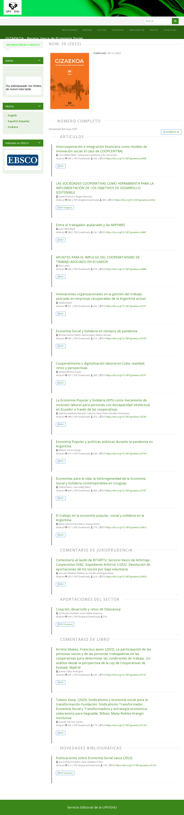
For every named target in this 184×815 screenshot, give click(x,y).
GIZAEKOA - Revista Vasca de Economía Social (43, 38)
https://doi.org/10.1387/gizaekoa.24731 (126, 306)
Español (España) (18, 121)
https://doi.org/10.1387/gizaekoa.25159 (136, 765)
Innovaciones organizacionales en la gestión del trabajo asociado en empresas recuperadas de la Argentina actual (101, 296)
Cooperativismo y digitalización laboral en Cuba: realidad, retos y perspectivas (100, 365)
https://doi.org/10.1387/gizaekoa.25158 (126, 725)
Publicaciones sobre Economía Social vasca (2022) (94, 758)
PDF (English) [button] (66, 207)
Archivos (118, 30)
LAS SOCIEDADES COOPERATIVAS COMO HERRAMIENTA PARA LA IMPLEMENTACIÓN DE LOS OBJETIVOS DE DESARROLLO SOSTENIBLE (104, 188)
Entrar (87, 30)
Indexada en (136, 30)
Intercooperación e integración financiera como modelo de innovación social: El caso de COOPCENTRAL (101, 148)
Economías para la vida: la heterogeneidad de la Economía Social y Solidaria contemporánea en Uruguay (101, 480)
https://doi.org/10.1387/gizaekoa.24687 (126, 232)
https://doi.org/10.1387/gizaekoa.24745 (126, 416)
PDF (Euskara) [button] (66, 624)
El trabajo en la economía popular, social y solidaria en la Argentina (100, 517)
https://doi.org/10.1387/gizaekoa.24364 (135, 200)
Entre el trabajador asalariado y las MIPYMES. (91, 225)
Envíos (154, 30)
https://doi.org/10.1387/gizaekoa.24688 (126, 269)
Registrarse (69, 30)
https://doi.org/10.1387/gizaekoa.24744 (126, 453)
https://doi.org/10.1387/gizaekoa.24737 (126, 375)
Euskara (12, 127)
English (12, 115)
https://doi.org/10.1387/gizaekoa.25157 (126, 674)
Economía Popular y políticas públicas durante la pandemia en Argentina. (104, 443)
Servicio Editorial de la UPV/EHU (92, 807)
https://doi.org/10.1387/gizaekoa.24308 (126, 158)
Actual (102, 30)
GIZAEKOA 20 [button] (172, 131)
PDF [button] (62, 166)
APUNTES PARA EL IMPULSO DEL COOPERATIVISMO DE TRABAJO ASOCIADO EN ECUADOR (98, 259)
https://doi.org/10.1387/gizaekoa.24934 (126, 576)
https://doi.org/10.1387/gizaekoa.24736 (126, 338)
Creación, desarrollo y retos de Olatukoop (88, 609)
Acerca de (170, 30)
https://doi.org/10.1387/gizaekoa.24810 (126, 527)
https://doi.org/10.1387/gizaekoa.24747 (126, 490)
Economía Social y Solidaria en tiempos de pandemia (96, 331)
